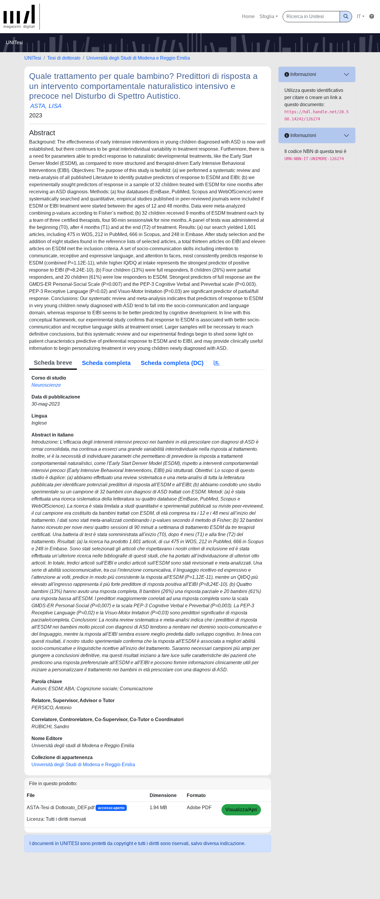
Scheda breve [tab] (53, 362)
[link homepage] (22, 17)
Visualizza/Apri (241, 809)
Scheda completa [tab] (106, 363)
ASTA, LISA (45, 106)
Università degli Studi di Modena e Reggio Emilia (138, 57)
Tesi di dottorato (63, 57)
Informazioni (302, 74)
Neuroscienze (46, 385)
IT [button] (359, 16)
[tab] (217, 363)
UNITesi (32, 57)
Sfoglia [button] (266, 16)
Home (248, 16)
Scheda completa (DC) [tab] (172, 363)
